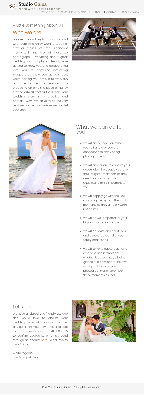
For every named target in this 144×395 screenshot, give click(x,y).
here (44, 340)
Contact (112, 12)
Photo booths (80, 12)
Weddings (47, 12)
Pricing (62, 12)
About (99, 12)
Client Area (132, 12)
